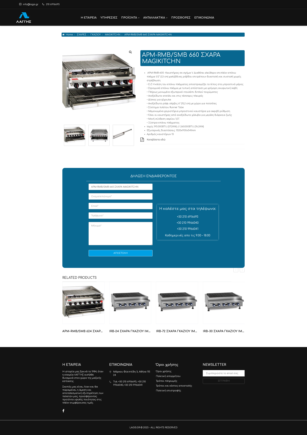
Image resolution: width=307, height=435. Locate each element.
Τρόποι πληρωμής (166, 381)
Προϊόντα (129, 17)
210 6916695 (53, 4)
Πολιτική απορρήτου (168, 376)
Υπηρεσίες (108, 17)
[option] (83, 309)
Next (134, 135)
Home (69, 34)
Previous (64, 135)
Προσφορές (180, 17)
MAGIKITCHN (112, 34)
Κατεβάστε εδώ (156, 139)
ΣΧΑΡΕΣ (81, 34)
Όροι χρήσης (163, 371)
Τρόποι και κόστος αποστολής (174, 386)
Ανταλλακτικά (154, 17)
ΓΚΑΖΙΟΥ (96, 34)
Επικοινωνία (204, 17)
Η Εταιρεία (89, 17)
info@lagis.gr (30, 4)
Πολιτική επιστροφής (168, 390)
